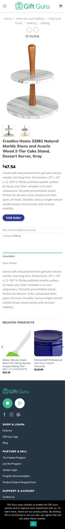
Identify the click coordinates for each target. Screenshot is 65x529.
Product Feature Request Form (19, 482)
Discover (7, 430)
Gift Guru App (10, 436)
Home (8, 18)
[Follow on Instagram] (11, 415)
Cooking (31, 23)
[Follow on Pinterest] (18, 415)
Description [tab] (9, 256)
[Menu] (5, 6)
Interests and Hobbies (30, 18)
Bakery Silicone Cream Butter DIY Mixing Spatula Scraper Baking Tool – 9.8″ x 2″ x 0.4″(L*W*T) (17, 364)
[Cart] (60, 6)
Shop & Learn (13, 424)
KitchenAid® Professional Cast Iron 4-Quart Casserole (48, 362)
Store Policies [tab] (10, 263)
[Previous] (8, 82)
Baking (45, 23)
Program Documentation (16, 476)
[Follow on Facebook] (4, 415)
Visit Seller (13, 217)
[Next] (57, 82)
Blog (5, 442)
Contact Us (9, 497)
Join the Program (12, 463)
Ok (33, 523)
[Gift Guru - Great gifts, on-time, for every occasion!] (32, 6)
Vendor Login (10, 470)
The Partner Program (14, 457)
